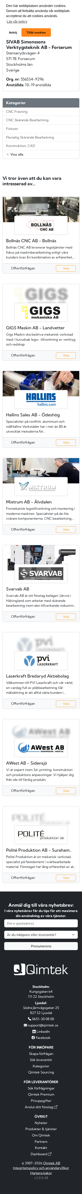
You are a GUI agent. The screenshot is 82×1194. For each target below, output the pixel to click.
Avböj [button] (13, 32)
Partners (41, 1141)
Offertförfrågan (23, 268)
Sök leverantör (41, 1060)
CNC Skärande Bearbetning (27, 120)
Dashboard (39, 1154)
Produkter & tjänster (41, 1129)
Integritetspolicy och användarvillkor (41, 1168)
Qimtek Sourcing (41, 1072)
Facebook (42, 1037)
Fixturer (12, 128)
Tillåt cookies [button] (36, 32)
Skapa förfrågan (41, 1053)
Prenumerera (41, 946)
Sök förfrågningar (41, 1088)
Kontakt (41, 1148)
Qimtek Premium (41, 1094)
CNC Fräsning (17, 111)
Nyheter (41, 1123)
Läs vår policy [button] (17, 21)
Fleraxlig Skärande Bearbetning (30, 137)
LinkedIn (43, 1031)
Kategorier (41, 1066)
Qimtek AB (51, 1163)
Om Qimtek (41, 1135)
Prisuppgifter (41, 1101)
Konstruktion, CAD (20, 146)
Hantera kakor (41, 1173)
